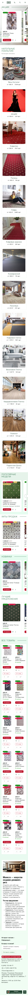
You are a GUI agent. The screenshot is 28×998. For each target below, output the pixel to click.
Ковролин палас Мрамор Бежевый (20, 800)
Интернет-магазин (7, 937)
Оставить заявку (8, 952)
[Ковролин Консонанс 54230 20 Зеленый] (11, 490)
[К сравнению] (15, 40)
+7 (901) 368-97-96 (10, 968)
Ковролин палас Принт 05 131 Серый (7, 695)
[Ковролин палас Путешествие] (20, 685)
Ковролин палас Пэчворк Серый (11, 583)
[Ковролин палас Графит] (8, 756)
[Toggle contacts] (14, 2)
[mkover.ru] (9, 2)
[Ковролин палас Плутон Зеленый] (11, 612)
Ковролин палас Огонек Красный (7, 800)
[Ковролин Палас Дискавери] (11, 20)
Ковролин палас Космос (19, 765)
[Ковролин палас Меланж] (20, 721)
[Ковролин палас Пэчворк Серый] (11, 570)
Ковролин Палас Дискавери (8, 34)
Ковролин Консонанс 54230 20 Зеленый (9, 503)
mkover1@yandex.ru (8, 970)
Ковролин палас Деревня (20, 659)
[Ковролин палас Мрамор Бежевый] (20, 790)
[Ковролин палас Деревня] (20, 650)
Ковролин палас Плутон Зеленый (11, 625)
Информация (6, 940)
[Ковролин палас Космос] (20, 756)
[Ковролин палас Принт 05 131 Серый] (8, 685)
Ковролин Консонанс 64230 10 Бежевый (9, 543)
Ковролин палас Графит (7, 765)
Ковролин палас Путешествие (19, 695)
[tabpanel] (14, 27)
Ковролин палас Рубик (7, 834)
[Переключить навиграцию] (3, 2)
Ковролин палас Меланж (20, 730)
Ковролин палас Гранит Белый (7, 660)
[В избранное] (13, 40)
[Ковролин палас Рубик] (8, 825)
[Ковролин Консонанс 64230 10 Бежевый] (11, 530)
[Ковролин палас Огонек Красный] (8, 790)
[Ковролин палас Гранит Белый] (8, 650)
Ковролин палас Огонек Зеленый (7, 731)
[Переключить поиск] (20, 2)
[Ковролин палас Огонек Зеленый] (8, 721)
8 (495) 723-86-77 (7, 965)
